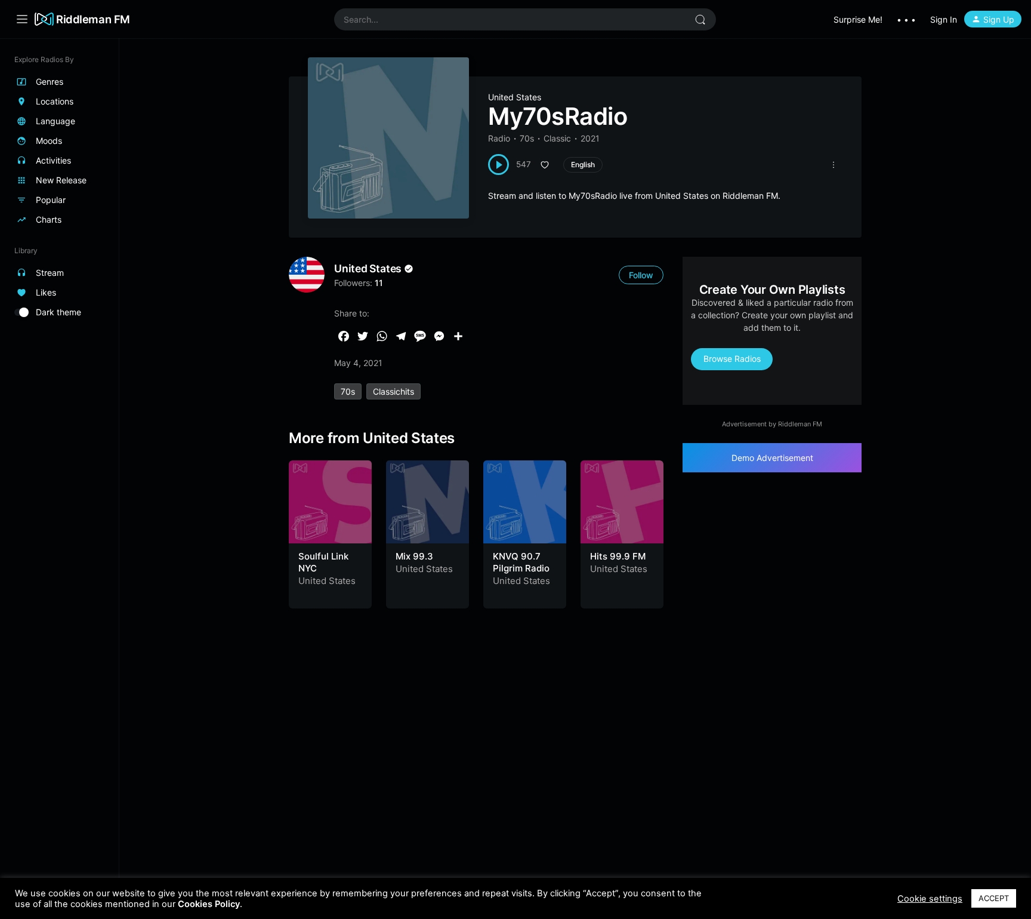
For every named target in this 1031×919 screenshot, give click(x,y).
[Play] (498, 164)
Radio (499, 138)
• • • (906, 19)
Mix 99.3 (414, 556)
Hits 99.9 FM (618, 556)
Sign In (943, 19)
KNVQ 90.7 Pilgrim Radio (521, 562)
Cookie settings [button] (929, 898)
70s (527, 138)
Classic (557, 138)
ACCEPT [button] (993, 898)
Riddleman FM (93, 19)
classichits (393, 391)
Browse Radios (732, 359)
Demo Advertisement (772, 458)
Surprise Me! (858, 19)
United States (514, 97)
